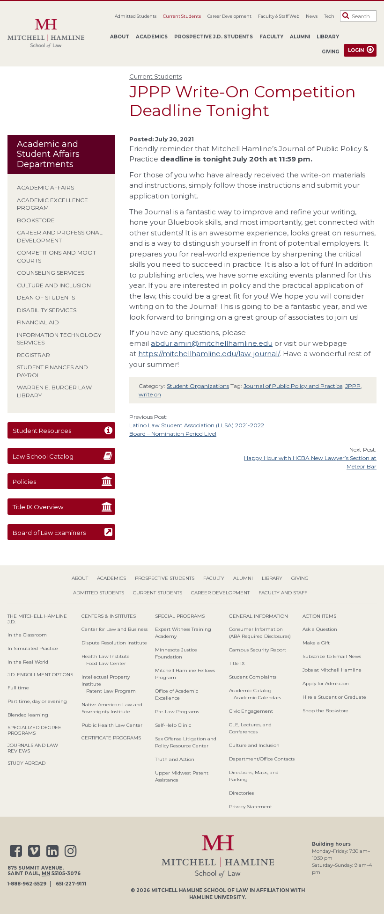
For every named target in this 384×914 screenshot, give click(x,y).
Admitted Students (135, 16)
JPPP (353, 385)
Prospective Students (164, 578)
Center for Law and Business (114, 629)
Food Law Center (106, 663)
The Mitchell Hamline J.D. (37, 619)
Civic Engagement (251, 711)
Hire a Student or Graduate (334, 697)
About (119, 37)
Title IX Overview (38, 507)
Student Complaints (252, 677)
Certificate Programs (111, 738)
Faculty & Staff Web (278, 16)
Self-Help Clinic (173, 725)
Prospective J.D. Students (213, 37)
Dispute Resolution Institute (114, 643)
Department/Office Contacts (262, 759)
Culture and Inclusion (54, 285)
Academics (152, 37)
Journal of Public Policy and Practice (293, 385)
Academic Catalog (250, 690)
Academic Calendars (257, 698)
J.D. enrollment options (40, 675)
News (312, 16)
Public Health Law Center (111, 725)
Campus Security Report (257, 650)
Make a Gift (316, 643)
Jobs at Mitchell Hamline (332, 670)
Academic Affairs (45, 187)
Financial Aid (38, 322)
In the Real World (27, 662)
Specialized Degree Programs (34, 730)
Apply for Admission (326, 683)
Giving (330, 52)
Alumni (300, 37)
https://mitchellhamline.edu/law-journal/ (209, 353)
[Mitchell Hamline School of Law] (49, 33)
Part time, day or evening (37, 701)
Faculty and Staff (282, 593)
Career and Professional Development (60, 236)
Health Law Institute (105, 656)
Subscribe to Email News (332, 656)
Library (328, 37)
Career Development (229, 16)
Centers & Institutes (108, 616)
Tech (329, 16)
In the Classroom (27, 635)
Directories (241, 793)
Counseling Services (50, 272)
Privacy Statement (250, 807)
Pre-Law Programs (177, 712)
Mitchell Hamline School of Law (199, 890)
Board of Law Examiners (49, 532)
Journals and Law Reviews (32, 748)
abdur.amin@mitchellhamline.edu (212, 343)
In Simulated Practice (32, 648)
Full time (18, 688)
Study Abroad (26, 763)
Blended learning (27, 715)
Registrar (33, 354)
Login (356, 50)
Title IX (237, 663)
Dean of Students (46, 297)
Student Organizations (198, 385)
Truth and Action (174, 759)
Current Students (182, 16)
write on (150, 394)
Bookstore (36, 220)
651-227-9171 (71, 884)
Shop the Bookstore (325, 711)
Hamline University (217, 897)
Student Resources (42, 430)
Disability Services (46, 310)
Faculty (271, 37)
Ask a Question (320, 629)
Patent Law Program (111, 691)
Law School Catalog (43, 456)
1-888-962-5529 (26, 884)
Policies (24, 481)
